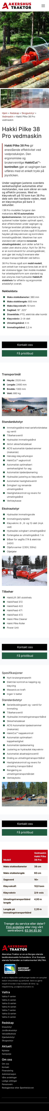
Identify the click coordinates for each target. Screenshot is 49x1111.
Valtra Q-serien (9, 1013)
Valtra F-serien (9, 996)
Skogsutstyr (28, 113)
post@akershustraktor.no (24, 987)
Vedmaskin (8, 116)
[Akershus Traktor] (16, 5)
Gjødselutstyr (8, 1037)
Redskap (14, 113)
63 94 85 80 (33, 930)
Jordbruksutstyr (9, 1030)
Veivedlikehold (9, 1033)
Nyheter (5, 1050)
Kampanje (6, 1054)
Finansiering (7, 1070)
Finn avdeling (15, 927)
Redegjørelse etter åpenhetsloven (18, 1088)
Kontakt (5, 1067)
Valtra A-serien (9, 1000)
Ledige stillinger (9, 1081)
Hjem (4, 113)
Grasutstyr (7, 1027)
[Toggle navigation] (43, 6)
